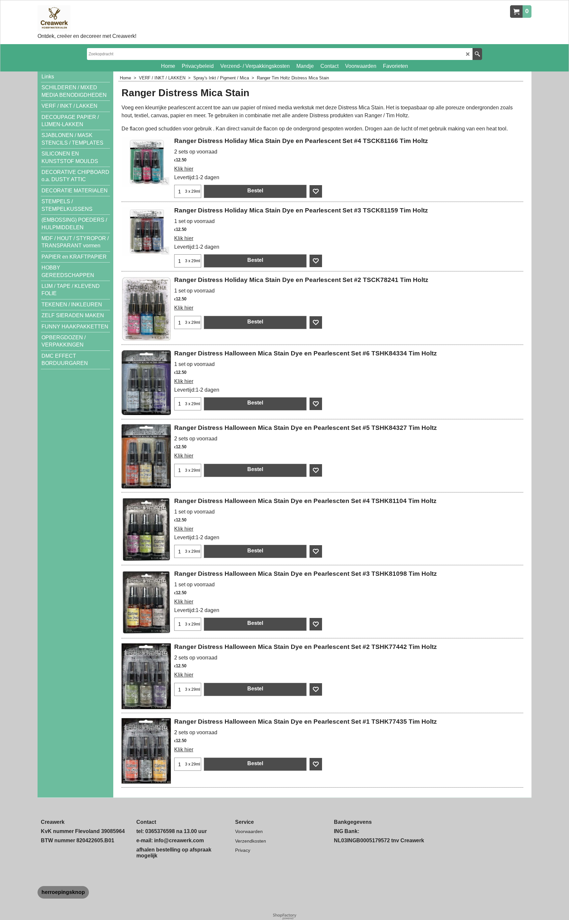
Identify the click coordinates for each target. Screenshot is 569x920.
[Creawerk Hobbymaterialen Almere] (87, 18)
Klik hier (183, 169)
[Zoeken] (477, 54)
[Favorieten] (316, 191)
